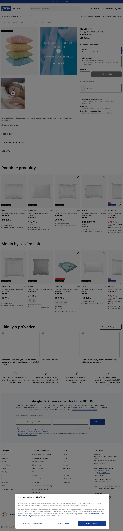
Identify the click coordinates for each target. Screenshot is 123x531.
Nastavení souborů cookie (32, 523)
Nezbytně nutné (63, 523)
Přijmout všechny (92, 523)
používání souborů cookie (52, 516)
